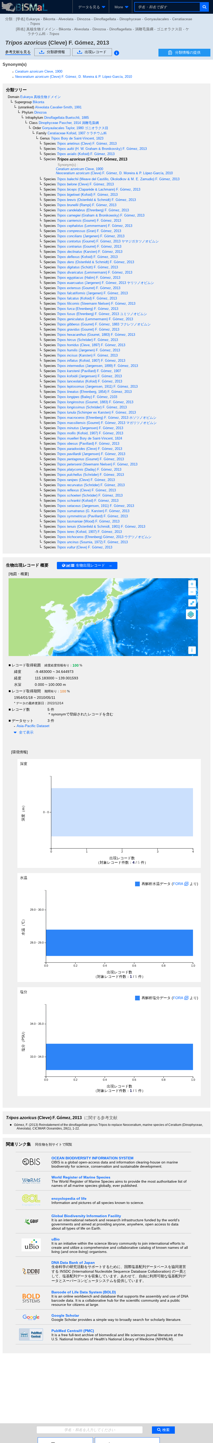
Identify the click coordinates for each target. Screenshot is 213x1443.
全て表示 (26, 732)
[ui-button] (204, 7)
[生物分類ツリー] (65, 1439)
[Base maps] (191, 614)
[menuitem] (91, 7)
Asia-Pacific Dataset (33, 726)
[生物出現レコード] (127, 1439)
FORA (178, 884)
